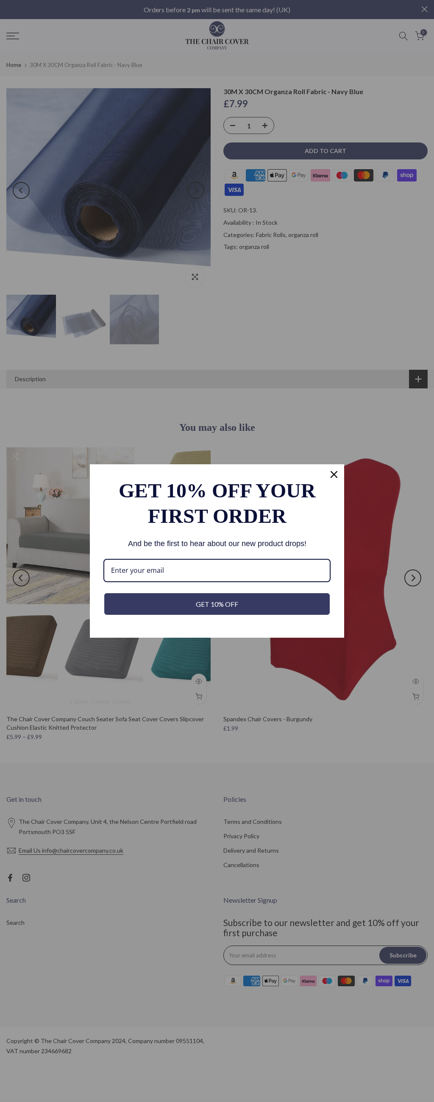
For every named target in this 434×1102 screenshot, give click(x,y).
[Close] (334, 474)
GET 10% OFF (217, 604)
